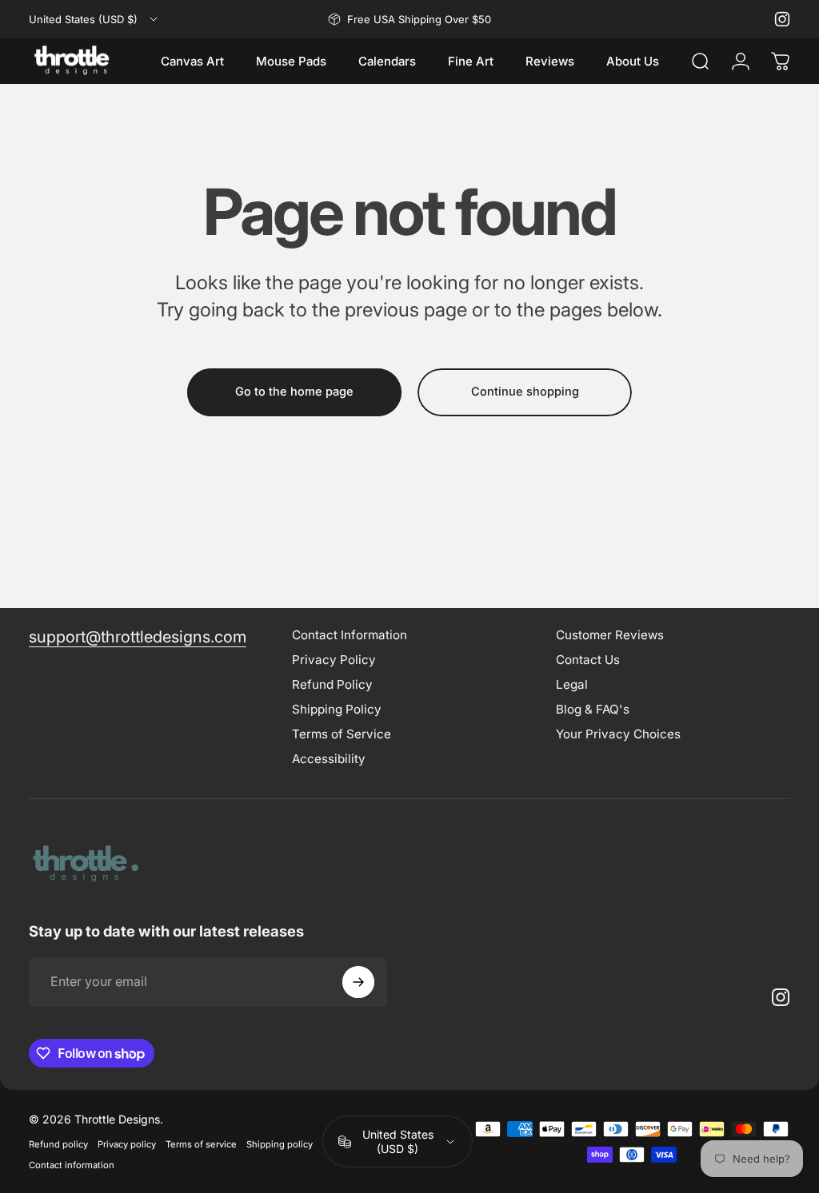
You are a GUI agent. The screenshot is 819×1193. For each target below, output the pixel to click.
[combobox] (94, 19)
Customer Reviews (610, 634)
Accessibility (329, 758)
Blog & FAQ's (592, 709)
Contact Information (349, 634)
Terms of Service (341, 734)
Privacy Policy (334, 659)
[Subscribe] (358, 982)
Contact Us (588, 659)
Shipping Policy (337, 709)
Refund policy (58, 1144)
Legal (572, 684)
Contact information (71, 1165)
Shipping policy (279, 1144)
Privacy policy (127, 1144)
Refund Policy (332, 684)
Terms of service (201, 1144)
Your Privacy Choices (618, 734)
